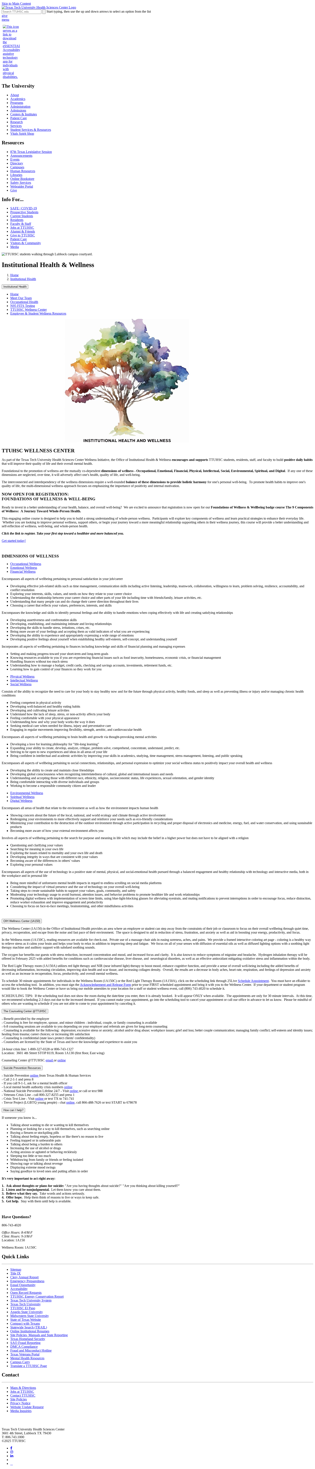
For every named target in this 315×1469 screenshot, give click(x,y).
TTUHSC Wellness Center (28, 309)
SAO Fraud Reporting (25, 1343)
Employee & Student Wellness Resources (38, 313)
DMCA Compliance (24, 1346)
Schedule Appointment (253, 981)
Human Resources (22, 171)
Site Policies (18, 1399)
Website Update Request (27, 1407)
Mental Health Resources (27, 1358)
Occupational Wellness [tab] (25, 564)
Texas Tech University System (30, 1300)
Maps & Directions (23, 1388)
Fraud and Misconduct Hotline (31, 1350)
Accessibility (19, 1289)
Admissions (18, 110)
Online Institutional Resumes (29, 1331)
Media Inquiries (21, 1411)
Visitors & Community (25, 243)
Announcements (21, 155)
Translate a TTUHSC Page (28, 1366)
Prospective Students (24, 212)
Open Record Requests (26, 1292)
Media (14, 247)
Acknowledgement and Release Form (105, 984)
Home (14, 275)
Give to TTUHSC (22, 235)
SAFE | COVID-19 (23, 208)
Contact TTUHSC (22, 1395)
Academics (17, 99)
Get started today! (14, 540)
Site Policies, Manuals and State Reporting (39, 1335)
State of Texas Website (25, 1319)
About (14, 95)
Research (16, 122)
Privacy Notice (20, 1403)
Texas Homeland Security (27, 1339)
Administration (20, 106)
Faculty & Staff (20, 224)
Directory (16, 163)
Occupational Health (24, 302)
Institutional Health (23, 279)
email (50, 1060)
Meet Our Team (21, 298)
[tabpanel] (157, 592)
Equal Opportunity (23, 1285)
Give (13, 190)
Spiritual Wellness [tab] (22, 797)
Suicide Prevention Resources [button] (22, 1068)
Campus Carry (20, 1362)
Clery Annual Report (24, 1277)
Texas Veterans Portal (24, 1354)
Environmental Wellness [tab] (26, 793)
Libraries (16, 175)
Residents (16, 220)
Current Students (21, 216)
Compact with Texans (25, 1323)
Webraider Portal (21, 186)
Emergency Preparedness (27, 1281)
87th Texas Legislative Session (31, 152)
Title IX (15, 1273)
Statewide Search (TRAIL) (28, 1327)
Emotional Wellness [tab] (23, 567)
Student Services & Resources (30, 130)
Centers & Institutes (23, 114)
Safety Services (20, 182)
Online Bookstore (22, 179)
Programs (16, 103)
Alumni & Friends (22, 231)
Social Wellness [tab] (21, 684)
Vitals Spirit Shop (22, 133)
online (61, 1060)
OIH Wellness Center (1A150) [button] (21, 921)
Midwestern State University (29, 1316)
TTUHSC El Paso (22, 1308)
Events (15, 159)
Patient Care (18, 118)
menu (5, 19)
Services (16, 126)
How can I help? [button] (13, 1110)
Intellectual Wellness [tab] (24, 680)
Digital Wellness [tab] (21, 800)
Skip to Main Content (16, 3)
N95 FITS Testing (22, 306)
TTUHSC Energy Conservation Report (37, 1296)
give (5, 16)
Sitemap (15, 1269)
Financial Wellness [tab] (23, 571)
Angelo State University (26, 1312)
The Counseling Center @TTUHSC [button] (24, 1011)
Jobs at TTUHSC (22, 227)
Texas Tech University (25, 1304)
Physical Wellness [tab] (22, 676)
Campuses (17, 167)
